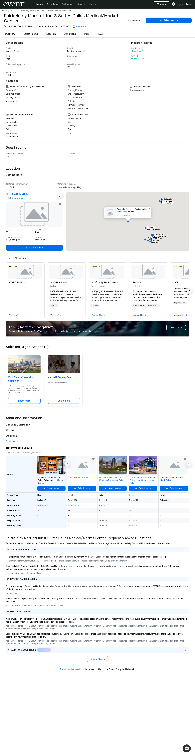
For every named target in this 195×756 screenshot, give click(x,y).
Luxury (93, 4)
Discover (82, 4)
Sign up (180, 4)
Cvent (4, 11)
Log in (189, 4)
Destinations (68, 4)
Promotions (52, 4)
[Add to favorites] (60, 204)
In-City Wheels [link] (58, 282)
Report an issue (68, 669)
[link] (25, 272)
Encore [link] (137, 282)
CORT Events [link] (17, 282)
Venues (39, 4)
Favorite (136, 20)
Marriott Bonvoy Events (61, 377)
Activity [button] (53, 305)
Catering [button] (95, 305)
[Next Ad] (60, 195)
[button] (127, 221)
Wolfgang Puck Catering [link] (106, 282)
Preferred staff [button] (153, 305)
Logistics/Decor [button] (138, 305)
